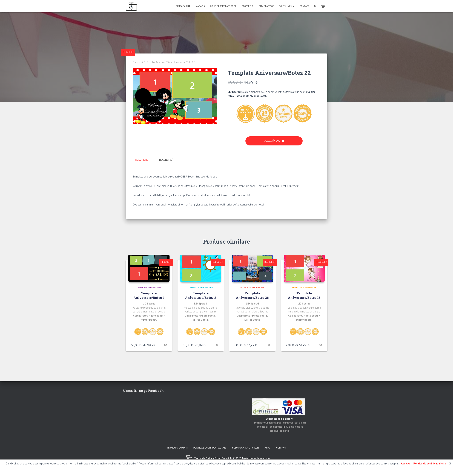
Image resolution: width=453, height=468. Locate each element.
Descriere (141, 159)
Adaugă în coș (272, 141)
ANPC (267, 448)
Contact (304, 6)
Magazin (200, 6)
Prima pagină (139, 62)
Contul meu (286, 6)
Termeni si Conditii (177, 448)
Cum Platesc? (266, 6)
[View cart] (323, 6)
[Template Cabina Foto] (131, 6)
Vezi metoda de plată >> (280, 418)
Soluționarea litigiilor (245, 448)
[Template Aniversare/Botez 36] (252, 268)
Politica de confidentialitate (429, 463)
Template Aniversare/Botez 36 (252, 295)
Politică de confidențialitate (209, 448)
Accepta (406, 463)
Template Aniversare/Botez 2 (200, 295)
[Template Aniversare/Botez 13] (304, 268)
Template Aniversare (156, 62)
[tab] (144, 160)
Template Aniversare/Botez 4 (148, 295)
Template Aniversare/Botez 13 (304, 295)
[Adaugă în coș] (165, 345)
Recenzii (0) (166, 159)
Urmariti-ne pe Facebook (143, 390)
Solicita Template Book (223, 6)
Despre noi (248, 6)
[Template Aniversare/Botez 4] (149, 268)
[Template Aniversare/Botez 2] (200, 268)
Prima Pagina (183, 6)
